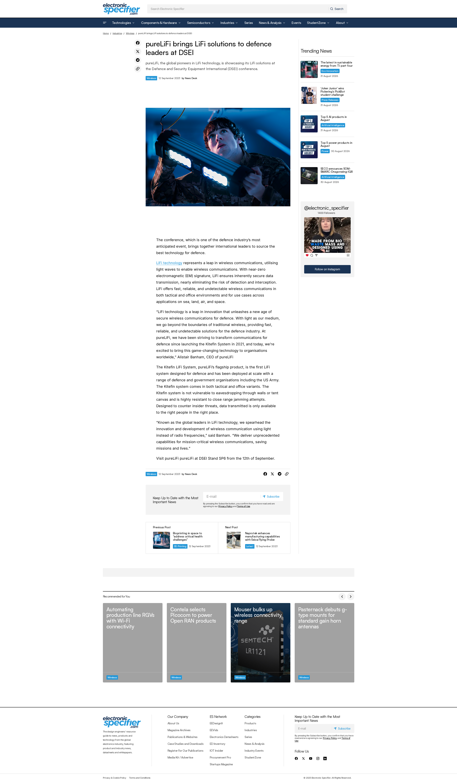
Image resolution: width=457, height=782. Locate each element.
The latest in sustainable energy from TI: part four (337, 64)
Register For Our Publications (185, 750)
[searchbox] (237, 8)
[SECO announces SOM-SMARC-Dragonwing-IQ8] (309, 175)
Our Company (178, 716)
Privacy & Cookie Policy (114, 777)
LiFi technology (169, 263)
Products (250, 723)
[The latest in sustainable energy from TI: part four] (309, 69)
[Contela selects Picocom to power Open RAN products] (196, 643)
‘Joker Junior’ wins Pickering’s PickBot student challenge (333, 91)
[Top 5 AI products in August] (309, 123)
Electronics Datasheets (224, 737)
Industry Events (254, 750)
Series (248, 737)
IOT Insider (216, 750)
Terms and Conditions (139, 777)
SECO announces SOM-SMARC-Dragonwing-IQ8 (337, 170)
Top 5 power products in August (336, 144)
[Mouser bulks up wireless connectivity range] (260, 643)
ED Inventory (217, 744)
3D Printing (180, 546)
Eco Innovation (330, 70)
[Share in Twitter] (137, 51)
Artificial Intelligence (333, 125)
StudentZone (253, 757)
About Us (173, 723)
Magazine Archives (179, 730)
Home (106, 33)
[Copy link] (137, 69)
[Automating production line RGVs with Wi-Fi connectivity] (133, 643)
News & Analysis (254, 744)
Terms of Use (243, 506)
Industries (117, 33)
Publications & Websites (183, 737)
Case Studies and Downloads (185, 744)
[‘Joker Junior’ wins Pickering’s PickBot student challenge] (309, 95)
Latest (249, 546)
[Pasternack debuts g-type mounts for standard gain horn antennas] (324, 643)
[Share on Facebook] (137, 43)
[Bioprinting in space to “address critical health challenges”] (182, 538)
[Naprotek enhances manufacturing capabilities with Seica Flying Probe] (254, 538)
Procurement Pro (220, 757)
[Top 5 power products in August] (309, 149)
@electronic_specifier (326, 207)
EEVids (214, 730)
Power (325, 151)
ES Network (218, 716)
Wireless (130, 33)
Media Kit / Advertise (180, 757)
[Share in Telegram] (137, 60)
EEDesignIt (216, 723)
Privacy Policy (225, 506)
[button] (104, 23)
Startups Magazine (221, 764)
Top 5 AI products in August (334, 118)
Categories (252, 716)
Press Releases (330, 99)
